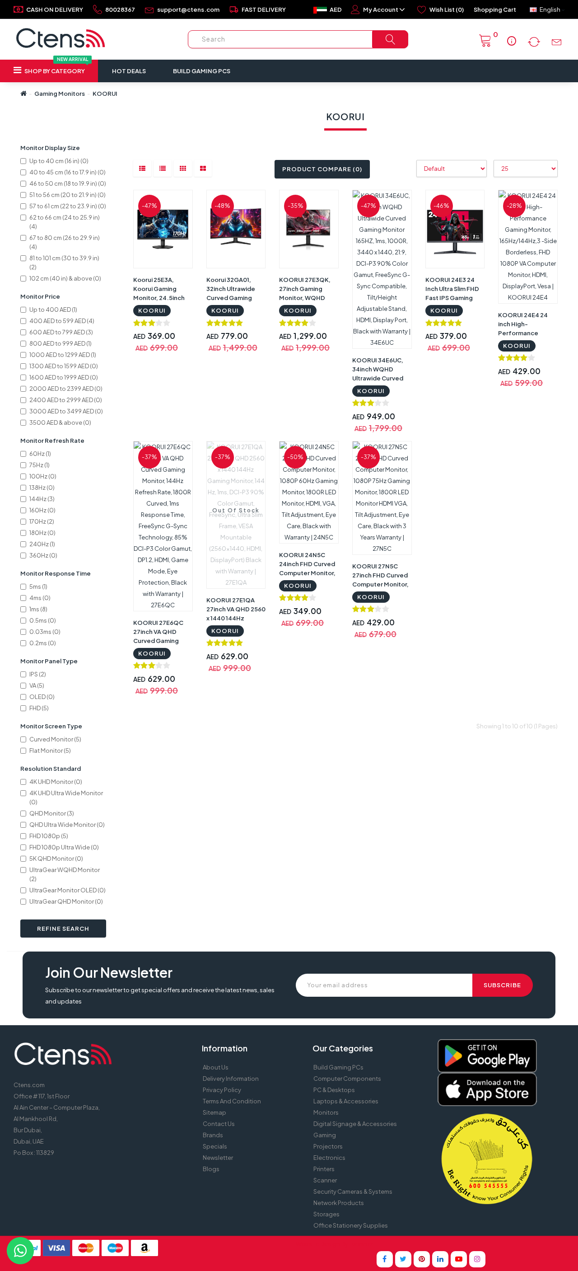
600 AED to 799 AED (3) (61, 332)
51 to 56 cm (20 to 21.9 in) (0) (67, 194)
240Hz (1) (42, 544)
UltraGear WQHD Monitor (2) (64, 874)
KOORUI (105, 93)
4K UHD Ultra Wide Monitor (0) (66, 797)
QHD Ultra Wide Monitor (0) (67, 824)
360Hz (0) (43, 555)
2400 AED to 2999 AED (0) (65, 399)
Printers (324, 1169)
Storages (326, 1214)
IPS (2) (37, 674)
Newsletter (218, 1157)
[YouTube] (459, 1259)
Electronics (329, 1157)
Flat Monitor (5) (50, 750)
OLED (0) (42, 696)
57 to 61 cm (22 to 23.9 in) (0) (67, 206)
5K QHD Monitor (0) (56, 858)
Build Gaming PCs (201, 71)
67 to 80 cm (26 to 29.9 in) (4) (64, 242)
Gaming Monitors (59, 93)
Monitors (326, 1112)
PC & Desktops (334, 1089)
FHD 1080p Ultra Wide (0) (64, 847)
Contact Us (219, 1123)
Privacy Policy (222, 1089)
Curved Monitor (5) (55, 739)
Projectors (328, 1146)
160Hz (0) (42, 510)
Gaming (324, 1135)
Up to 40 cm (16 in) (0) (59, 160)
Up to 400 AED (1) (53, 309)
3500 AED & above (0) (60, 422)
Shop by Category (55, 67)
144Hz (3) (42, 498)
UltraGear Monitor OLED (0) (67, 890)
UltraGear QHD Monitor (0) (66, 901)
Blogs (211, 1169)
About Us (215, 1067)
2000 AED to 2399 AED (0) (66, 388)
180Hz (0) (42, 532)
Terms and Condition (232, 1101)
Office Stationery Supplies (350, 1225)
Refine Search (63, 928)
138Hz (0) (42, 487)
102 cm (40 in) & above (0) (65, 278)
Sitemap (214, 1112)
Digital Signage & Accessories (355, 1123)
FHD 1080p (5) (48, 836)
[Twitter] (403, 1259)
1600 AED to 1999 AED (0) (63, 377)
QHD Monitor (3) (51, 813)
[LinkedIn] (440, 1259)
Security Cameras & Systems (352, 1191)
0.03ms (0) (45, 631)
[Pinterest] (422, 1259)
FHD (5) (39, 708)
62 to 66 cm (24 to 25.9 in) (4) (64, 222)
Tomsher (361, 1244)
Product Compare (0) (322, 169)
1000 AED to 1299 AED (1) (62, 354)
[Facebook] (385, 1259)
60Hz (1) (40, 453)
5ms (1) (38, 586)
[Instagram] (477, 1259)
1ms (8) (38, 609)
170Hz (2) (41, 521)
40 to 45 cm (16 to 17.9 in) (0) (67, 172)
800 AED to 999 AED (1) (60, 343)
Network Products (338, 1202)
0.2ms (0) (42, 643)
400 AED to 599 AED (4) (61, 320)
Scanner (325, 1180)
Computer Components (347, 1078)
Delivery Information (231, 1078)
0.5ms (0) (42, 620)
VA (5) (36, 685)
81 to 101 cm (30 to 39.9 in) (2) (64, 262)
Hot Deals (129, 71)
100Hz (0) (42, 476)
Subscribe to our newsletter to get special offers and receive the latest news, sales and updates (160, 995)
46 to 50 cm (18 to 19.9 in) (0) (67, 183)
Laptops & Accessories (345, 1101)
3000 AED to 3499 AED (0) (66, 411)
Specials (215, 1146)
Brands (213, 1135)
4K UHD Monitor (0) (55, 781)
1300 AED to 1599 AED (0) (63, 366)
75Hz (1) (39, 465)
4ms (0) (40, 597)
